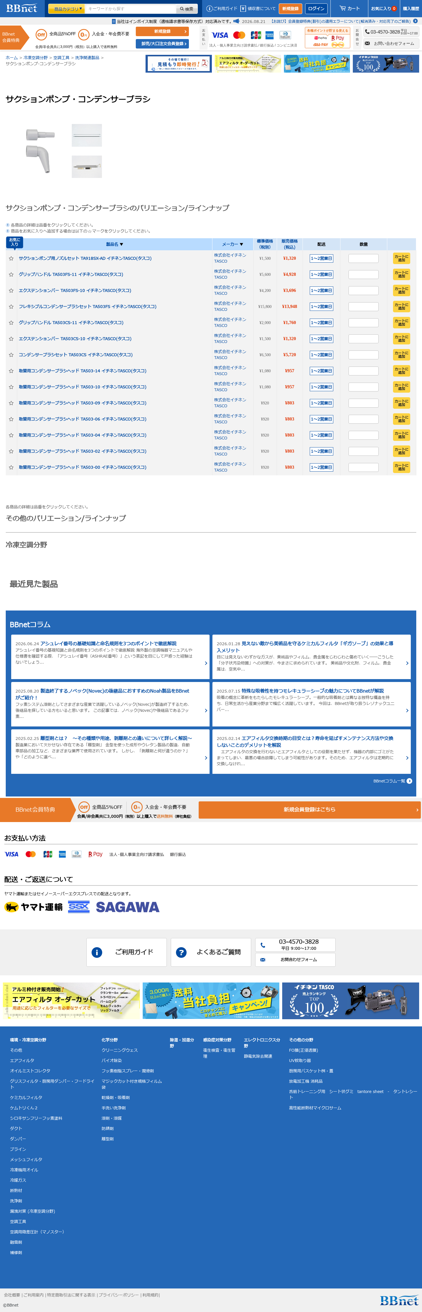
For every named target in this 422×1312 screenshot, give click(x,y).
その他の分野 (301, 1040)
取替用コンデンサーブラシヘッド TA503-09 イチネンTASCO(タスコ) (82, 403)
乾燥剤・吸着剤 (116, 1098)
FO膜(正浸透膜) (303, 1050)
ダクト (16, 1129)
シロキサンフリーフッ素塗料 (36, 1118)
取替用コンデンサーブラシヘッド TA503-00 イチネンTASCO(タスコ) (82, 467)
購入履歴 (411, 9)
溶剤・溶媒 (112, 1118)
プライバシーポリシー (119, 1295)
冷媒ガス (18, 1180)
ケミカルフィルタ (26, 1098)
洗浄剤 (16, 1201)
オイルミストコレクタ (30, 1071)
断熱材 (16, 1191)
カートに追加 (402, 258)
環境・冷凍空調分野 (28, 1040)
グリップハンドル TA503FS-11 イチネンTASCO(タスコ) (71, 275)
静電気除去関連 (258, 1056)
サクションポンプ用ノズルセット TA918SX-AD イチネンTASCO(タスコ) (85, 258)
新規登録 (290, 9)
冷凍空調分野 (36, 58)
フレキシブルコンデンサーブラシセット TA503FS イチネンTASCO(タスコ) (87, 307)
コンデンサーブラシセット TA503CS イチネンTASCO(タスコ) (76, 355)
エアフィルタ (22, 1061)
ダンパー (18, 1139)
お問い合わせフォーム (394, 43)
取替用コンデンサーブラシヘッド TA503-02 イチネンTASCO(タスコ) (82, 451)
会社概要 (12, 1295)
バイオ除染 (112, 1061)
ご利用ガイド (225, 9)
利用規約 (150, 1295)
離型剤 (108, 1139)
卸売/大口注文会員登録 (162, 44)
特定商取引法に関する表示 (71, 1295)
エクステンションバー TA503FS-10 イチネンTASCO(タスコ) (75, 291)
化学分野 (110, 1040)
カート (354, 9)
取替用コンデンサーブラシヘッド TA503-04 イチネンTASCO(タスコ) (82, 435)
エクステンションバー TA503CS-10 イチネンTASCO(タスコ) (75, 339)
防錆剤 (108, 1129)
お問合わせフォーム (299, 960)
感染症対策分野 (217, 1040)
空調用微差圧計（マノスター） (38, 1232)
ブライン (18, 1149)
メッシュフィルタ (26, 1160)
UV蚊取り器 (300, 1061)
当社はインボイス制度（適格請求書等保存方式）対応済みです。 (175, 22)
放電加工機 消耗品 (306, 1081)
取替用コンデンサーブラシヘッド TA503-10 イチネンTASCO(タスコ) (82, 387)
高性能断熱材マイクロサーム (315, 1108)
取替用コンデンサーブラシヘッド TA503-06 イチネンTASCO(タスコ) (82, 419)
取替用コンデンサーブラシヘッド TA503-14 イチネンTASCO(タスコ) (82, 371)
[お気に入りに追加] (11, 258)
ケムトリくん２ (24, 1108)
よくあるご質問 (219, 952)
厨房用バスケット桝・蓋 (311, 1071)
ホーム (12, 58)
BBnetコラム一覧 (389, 781)
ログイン (316, 9)
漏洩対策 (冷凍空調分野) (32, 1211)
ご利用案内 (34, 1295)
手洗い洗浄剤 (114, 1108)
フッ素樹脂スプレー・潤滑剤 (128, 1071)
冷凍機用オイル (24, 1170)
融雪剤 (16, 1242)
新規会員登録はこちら (310, 810)
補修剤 (16, 1253)
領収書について (262, 9)
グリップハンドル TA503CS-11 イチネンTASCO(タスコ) (71, 323)
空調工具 (61, 58)
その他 (16, 1050)
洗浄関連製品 (87, 58)
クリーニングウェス (120, 1050)
